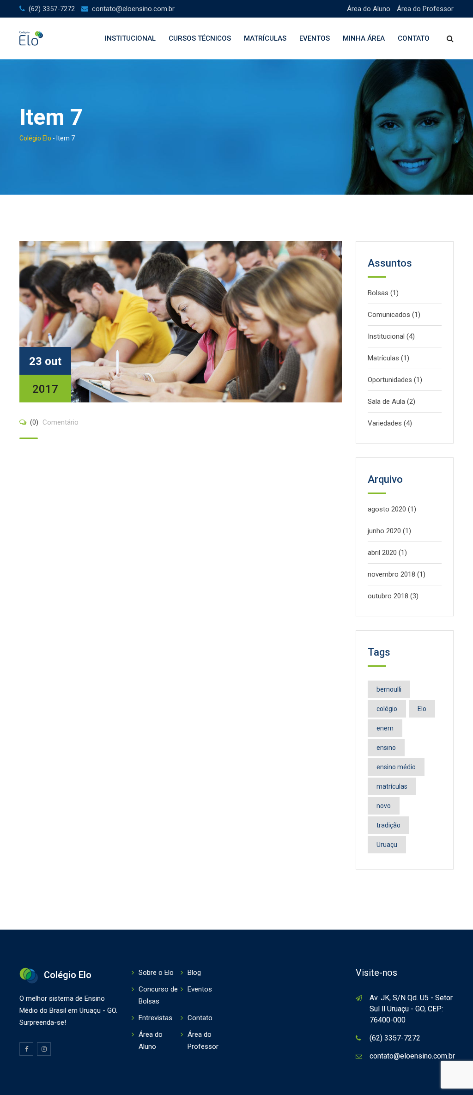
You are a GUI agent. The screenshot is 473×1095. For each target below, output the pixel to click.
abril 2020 (382, 552)
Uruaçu (386, 844)
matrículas (391, 786)
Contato (414, 38)
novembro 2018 (391, 574)
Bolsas (378, 293)
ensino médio (396, 767)
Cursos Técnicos (200, 38)
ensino (386, 747)
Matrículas (265, 38)
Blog (194, 972)
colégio (386, 708)
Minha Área (364, 38)
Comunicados (389, 314)
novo (383, 805)
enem (385, 728)
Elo (422, 708)
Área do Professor (425, 9)
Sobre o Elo (156, 972)
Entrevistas (155, 1018)
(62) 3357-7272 (52, 9)
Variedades (385, 423)
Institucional (130, 38)
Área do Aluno (368, 9)
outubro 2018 (388, 596)
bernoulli (388, 689)
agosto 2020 (387, 509)
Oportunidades (390, 380)
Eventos (314, 38)
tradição (388, 825)
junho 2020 (384, 531)
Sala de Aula (386, 401)
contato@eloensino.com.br (133, 9)
